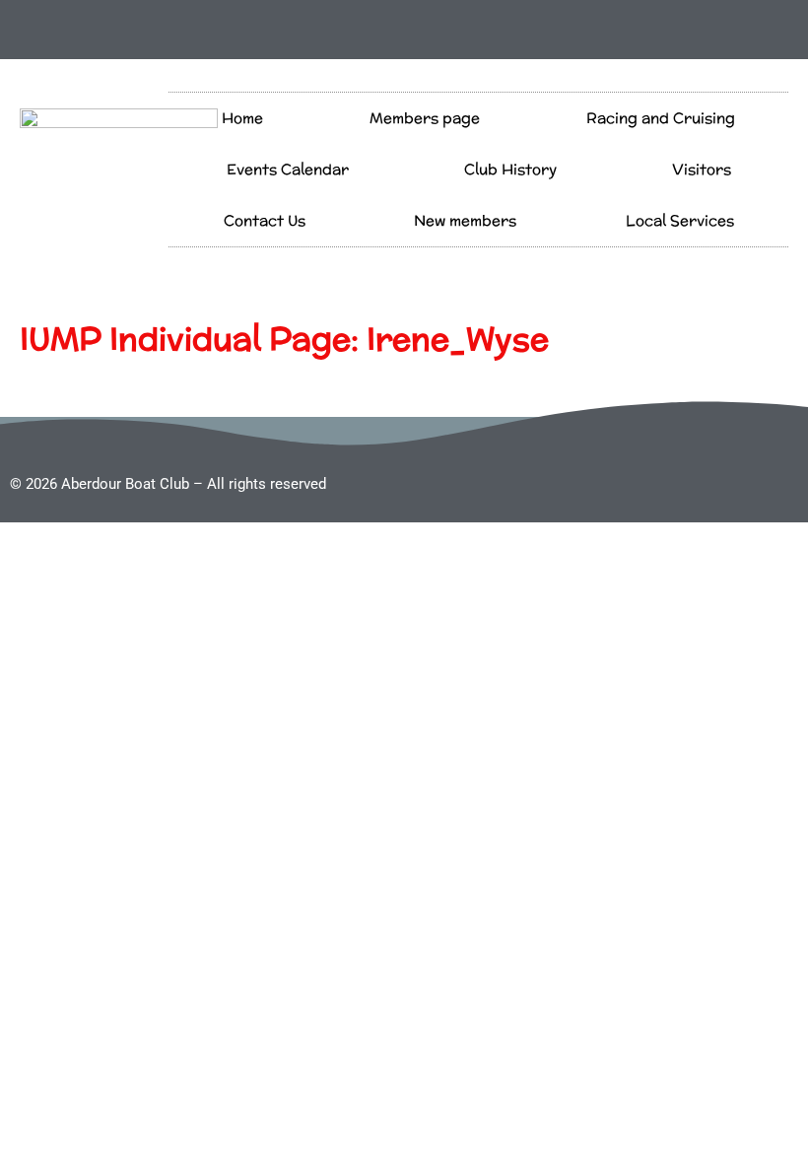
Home (242, 117)
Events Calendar (288, 169)
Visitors (701, 169)
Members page (425, 117)
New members (465, 220)
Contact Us (264, 220)
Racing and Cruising (660, 117)
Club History (510, 169)
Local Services (680, 220)
